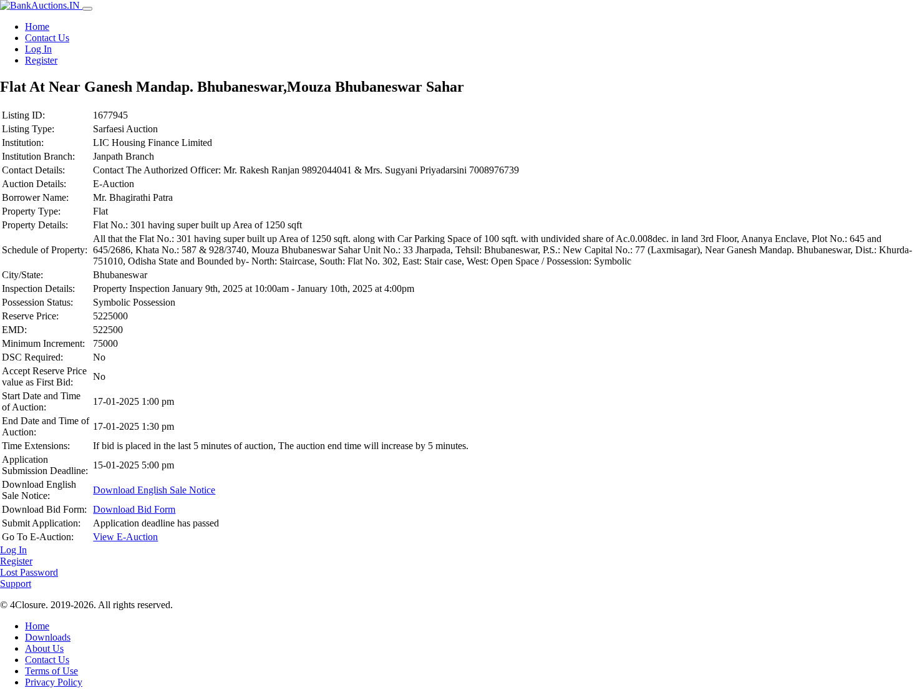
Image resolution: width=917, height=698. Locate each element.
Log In (38, 49)
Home (37, 26)
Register (41, 60)
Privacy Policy (53, 682)
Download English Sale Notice (154, 490)
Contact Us (47, 37)
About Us (44, 648)
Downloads (47, 637)
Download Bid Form (134, 509)
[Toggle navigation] (87, 9)
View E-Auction (125, 536)
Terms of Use (51, 671)
